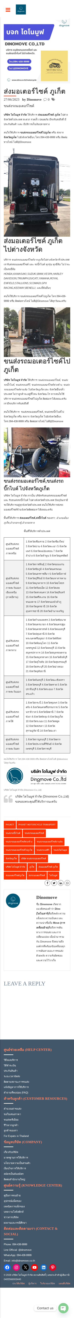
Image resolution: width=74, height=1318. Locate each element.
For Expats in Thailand (16, 1136)
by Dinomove (32, 99)
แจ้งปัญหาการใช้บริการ (16, 1087)
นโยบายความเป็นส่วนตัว (17, 1163)
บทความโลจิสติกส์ (14, 1211)
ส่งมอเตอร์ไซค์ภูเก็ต (15, 875)
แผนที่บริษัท (64, 1283)
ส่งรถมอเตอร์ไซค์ (37, 875)
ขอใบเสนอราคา (12, 1114)
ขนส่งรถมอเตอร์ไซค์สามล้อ (50, 842)
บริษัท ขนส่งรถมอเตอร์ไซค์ (33, 858)
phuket (10, 824)
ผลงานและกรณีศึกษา (15, 1222)
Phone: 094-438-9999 (15, 1244)
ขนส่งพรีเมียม (11, 1119)
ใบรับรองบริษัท (47, 1283)
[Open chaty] (63, 1308)
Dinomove (46, 897)
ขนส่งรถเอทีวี (43, 850)
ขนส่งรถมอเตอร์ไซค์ (19, 106)
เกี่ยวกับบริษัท (11, 1152)
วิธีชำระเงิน (10, 1065)
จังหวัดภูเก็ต (11, 858)
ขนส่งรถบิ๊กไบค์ (13, 833)
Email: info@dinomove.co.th (19, 1260)
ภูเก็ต (31, 867)
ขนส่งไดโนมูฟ (60, 850)
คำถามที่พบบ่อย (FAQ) (16, 1092)
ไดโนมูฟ (53, 875)
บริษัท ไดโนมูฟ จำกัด (15, 867)
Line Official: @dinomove (17, 1249)
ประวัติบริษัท (18, 1283)
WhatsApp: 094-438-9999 (17, 1255)
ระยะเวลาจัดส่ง (12, 1076)
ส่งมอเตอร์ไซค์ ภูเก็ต (48, 867)
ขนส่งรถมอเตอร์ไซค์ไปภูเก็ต (35, 296)
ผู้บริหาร (32, 1283)
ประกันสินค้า (10, 1070)
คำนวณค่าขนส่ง (12, 1108)
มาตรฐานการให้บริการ (16, 1157)
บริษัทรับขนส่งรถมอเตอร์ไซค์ (51, 495)
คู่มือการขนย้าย (12, 1195)
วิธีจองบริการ (11, 1060)
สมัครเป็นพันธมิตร (14, 1173)
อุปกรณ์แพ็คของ (12, 1201)
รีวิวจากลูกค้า (11, 1125)
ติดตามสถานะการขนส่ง (16, 1081)
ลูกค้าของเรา (11, 1130)
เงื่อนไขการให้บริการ (15, 1168)
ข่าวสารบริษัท (11, 1217)
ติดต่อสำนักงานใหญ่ (14, 1179)
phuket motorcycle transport (37, 824)
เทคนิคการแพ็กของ (14, 1206)
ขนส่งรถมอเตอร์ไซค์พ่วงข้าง (19, 842)
